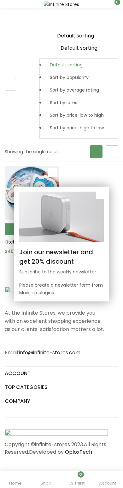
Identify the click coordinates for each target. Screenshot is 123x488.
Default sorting (66, 65)
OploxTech (78, 452)
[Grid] (96, 151)
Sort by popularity (69, 77)
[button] (113, 4)
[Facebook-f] (7, 341)
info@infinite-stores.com (49, 352)
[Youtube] (33, 341)
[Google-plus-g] (58, 341)
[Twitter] (20, 341)
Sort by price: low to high (77, 115)
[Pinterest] (45, 341)
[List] (112, 151)
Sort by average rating (74, 90)
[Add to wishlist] (52, 172)
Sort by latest (64, 102)
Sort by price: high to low (77, 128)
